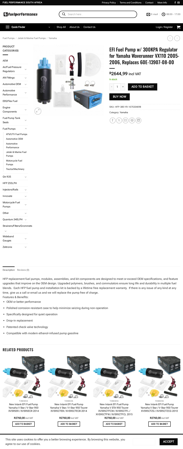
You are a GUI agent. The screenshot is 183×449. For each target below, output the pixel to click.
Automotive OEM (12, 84)
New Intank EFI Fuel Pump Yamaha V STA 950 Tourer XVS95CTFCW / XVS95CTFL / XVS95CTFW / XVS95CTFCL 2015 (114, 409)
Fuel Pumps (8, 38)
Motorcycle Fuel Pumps (14, 162)
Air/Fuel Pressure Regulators (12, 69)
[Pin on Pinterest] (132, 120)
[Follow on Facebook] (175, 2)
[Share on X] (119, 120)
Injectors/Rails (10, 189)
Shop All (61, 27)
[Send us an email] (178, 2)
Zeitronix (7, 247)
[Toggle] (26, 69)
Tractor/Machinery (15, 169)
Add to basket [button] (23, 424)
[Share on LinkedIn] (138, 120)
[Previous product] (177, 38)
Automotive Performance (10, 92)
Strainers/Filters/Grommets (17, 225)
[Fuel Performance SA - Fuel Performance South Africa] (20, 14)
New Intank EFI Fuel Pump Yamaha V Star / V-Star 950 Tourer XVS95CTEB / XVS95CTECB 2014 (69, 408)
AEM (5, 60)
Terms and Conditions (130, 2)
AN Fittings (9, 77)
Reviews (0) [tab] (23, 270)
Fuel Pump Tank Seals (11, 120)
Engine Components (10, 109)
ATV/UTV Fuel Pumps (16, 134)
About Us (75, 27)
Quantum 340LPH (13, 219)
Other (6, 213)
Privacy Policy (109, 2)
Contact (149, 2)
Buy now (119, 96)
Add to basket (143, 86)
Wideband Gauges (8, 238)
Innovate (7, 196)
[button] (28, 27)
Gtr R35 (7, 176)
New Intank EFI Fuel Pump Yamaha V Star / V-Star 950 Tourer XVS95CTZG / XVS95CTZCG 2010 (159, 408)
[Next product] (170, 38)
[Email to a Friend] (125, 120)
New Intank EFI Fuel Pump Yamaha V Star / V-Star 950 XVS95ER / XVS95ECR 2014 (23, 408)
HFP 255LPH (10, 183)
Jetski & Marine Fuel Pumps (32, 38)
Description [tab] (9, 270)
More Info (162, 2)
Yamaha (53, 38)
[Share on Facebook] (113, 120)
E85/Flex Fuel (10, 101)
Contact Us (89, 27)
